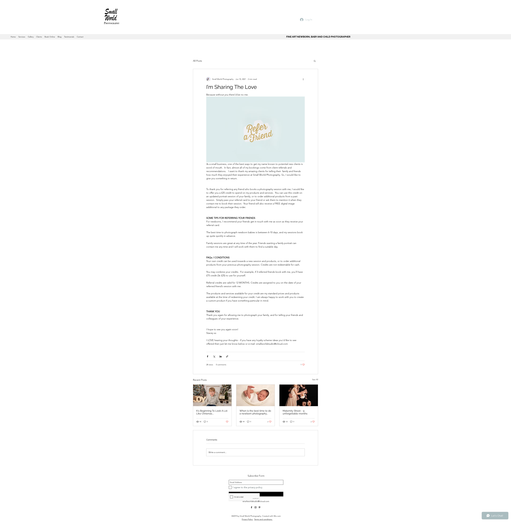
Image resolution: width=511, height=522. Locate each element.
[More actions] (303, 79)
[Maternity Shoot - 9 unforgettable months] (298, 395)
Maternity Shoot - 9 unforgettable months (295, 412)
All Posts (197, 60)
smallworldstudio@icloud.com (256, 501)
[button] (314, 61)
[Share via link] (227, 356)
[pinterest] (259, 507)
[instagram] (255, 507)
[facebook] (251, 507)
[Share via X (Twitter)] (214, 356)
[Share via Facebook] (207, 356)
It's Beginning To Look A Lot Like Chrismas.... (211, 412)
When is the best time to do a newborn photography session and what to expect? (255, 412)
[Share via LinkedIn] (220, 356)
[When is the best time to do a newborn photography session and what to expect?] (255, 395)
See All (315, 379)
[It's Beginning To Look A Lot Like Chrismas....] (212, 395)
